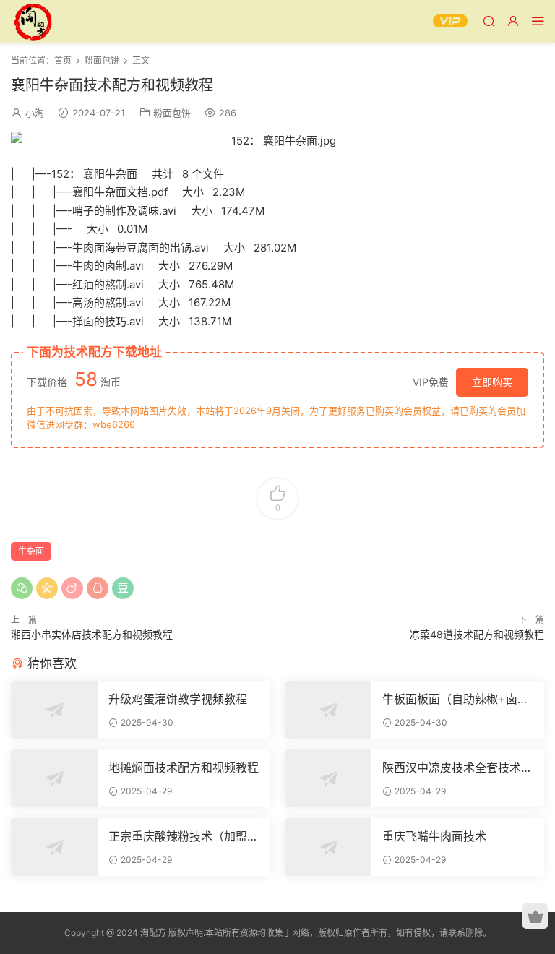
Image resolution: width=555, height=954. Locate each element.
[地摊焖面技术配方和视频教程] (54, 778)
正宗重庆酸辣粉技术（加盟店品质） (183, 836)
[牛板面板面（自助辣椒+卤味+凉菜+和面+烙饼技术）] (328, 710)
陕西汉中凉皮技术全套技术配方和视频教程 (457, 767)
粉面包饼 (172, 113)
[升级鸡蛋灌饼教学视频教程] (54, 710)
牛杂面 (31, 551)
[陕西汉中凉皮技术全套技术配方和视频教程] (328, 778)
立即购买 (492, 382)
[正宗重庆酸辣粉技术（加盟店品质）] (54, 847)
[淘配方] (32, 21)
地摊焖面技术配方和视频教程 (183, 767)
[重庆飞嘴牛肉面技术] (328, 847)
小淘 (34, 113)
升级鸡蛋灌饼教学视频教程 (177, 699)
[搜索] (488, 21)
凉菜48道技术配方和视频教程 (477, 634)
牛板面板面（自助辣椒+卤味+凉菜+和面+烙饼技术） (455, 699)
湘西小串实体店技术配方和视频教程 (92, 634)
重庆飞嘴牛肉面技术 (434, 836)
